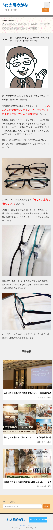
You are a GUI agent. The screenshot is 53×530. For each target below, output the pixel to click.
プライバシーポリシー (26, 525)
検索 (45, 10)
